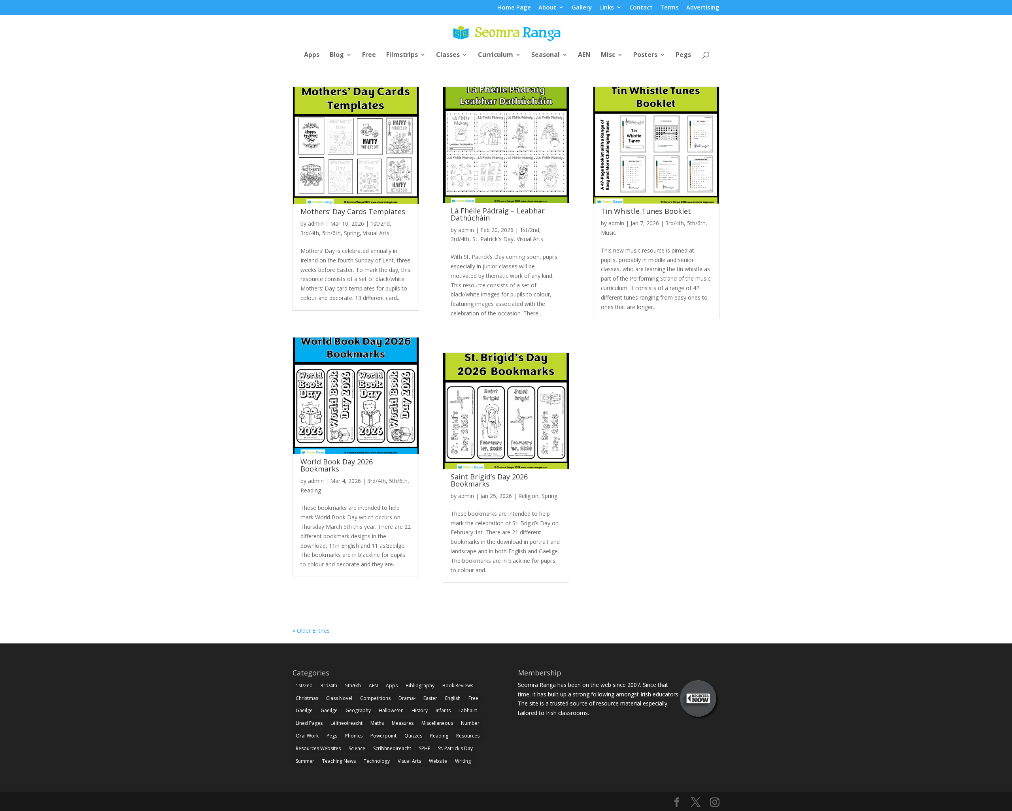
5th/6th (331, 233)
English (453, 698)
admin (316, 223)
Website (438, 761)
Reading (310, 490)
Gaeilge (304, 710)
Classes (448, 55)
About (547, 7)
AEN (584, 55)
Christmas (307, 698)
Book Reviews (457, 685)
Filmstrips (402, 55)
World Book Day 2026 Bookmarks (336, 465)
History (420, 710)
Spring (352, 233)
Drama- (406, 698)
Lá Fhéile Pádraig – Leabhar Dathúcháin (498, 214)
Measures (402, 723)
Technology (377, 761)
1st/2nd (380, 223)
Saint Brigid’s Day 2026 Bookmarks (489, 480)
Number (470, 723)
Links (606, 7)
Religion (528, 496)
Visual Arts (376, 233)
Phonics (354, 735)
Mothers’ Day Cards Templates (352, 211)
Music (608, 232)
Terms (669, 7)
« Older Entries (311, 630)
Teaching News (339, 761)
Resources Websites (318, 748)
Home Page (514, 7)
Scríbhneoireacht (392, 748)
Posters (645, 55)
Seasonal (545, 55)
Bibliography (420, 685)
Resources (468, 735)
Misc (608, 55)
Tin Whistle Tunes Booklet (646, 211)
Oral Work (307, 735)
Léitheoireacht (346, 723)
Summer (305, 761)
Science (357, 748)
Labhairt (468, 710)
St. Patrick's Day (493, 239)
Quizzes (413, 735)
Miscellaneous (437, 723)
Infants (443, 710)
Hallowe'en (391, 710)
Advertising (702, 7)
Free (369, 55)
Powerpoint (383, 735)
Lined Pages (309, 723)
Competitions (375, 698)
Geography (358, 710)
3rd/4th (309, 233)
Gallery (582, 7)
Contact (641, 7)
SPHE (424, 748)
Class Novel (339, 698)
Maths (377, 723)
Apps (311, 55)
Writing (463, 761)
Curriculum (495, 55)
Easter (430, 698)
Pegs (683, 55)
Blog (337, 55)
